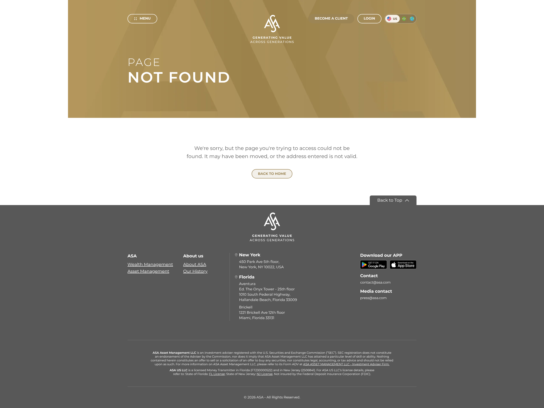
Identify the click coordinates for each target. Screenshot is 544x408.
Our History (195, 271)
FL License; (217, 374)
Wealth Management (150, 264)
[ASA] (272, 29)
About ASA (194, 264)
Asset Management (148, 271)
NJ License (265, 374)
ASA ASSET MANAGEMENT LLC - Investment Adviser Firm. (346, 364)
